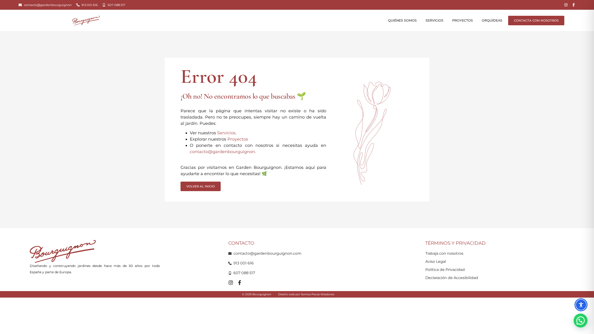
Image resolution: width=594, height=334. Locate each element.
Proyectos (462, 20)
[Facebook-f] (573, 5)
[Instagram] (566, 5)
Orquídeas (492, 20)
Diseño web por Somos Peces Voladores (306, 294)
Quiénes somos (402, 20)
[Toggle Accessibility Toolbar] (581, 305)
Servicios (434, 20)
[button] (581, 321)
